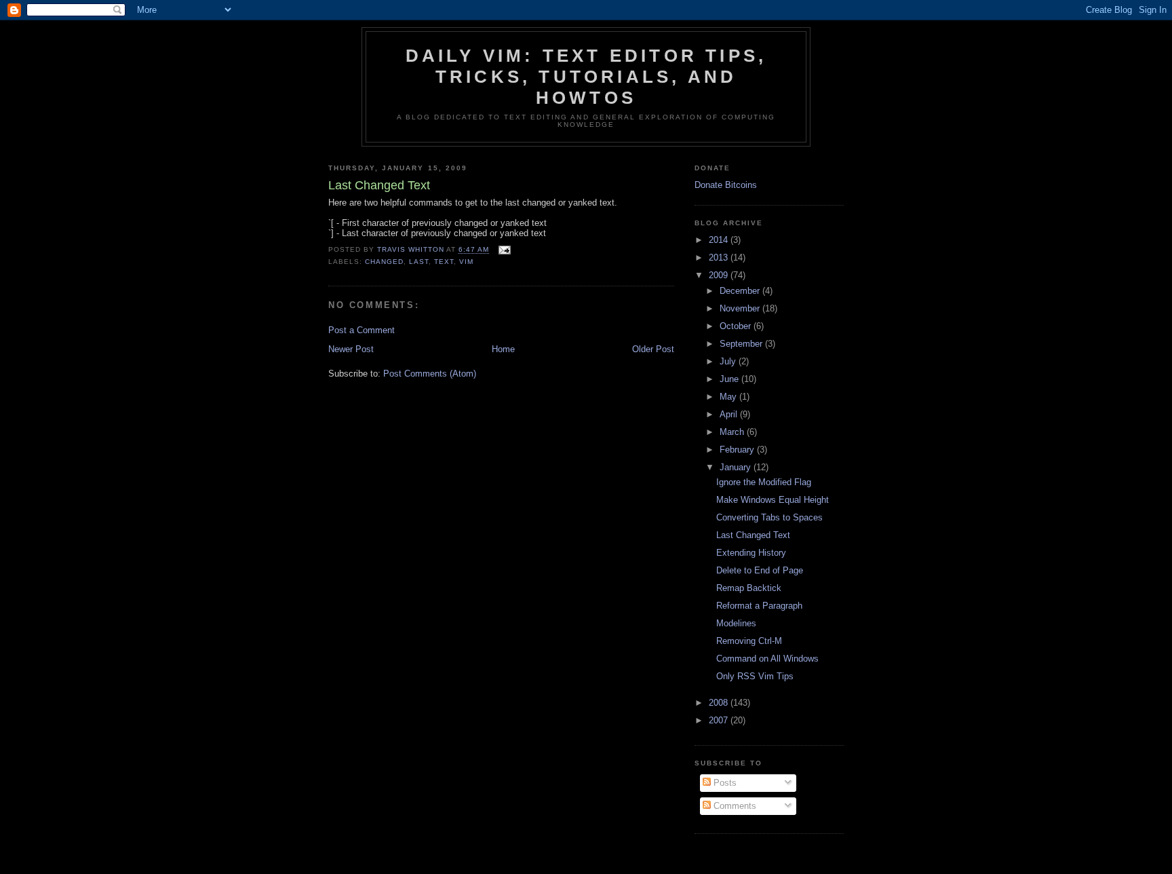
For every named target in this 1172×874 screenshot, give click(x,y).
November (741, 308)
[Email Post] (504, 250)
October (737, 326)
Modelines (736, 623)
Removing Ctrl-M (749, 641)
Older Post (653, 349)
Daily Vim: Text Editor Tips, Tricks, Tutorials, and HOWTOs (586, 76)
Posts (724, 783)
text (444, 261)
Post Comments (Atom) (429, 373)
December (741, 291)
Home (503, 349)
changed (384, 261)
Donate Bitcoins (726, 185)
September (742, 344)
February (738, 449)
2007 (719, 720)
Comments (733, 806)
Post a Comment (361, 330)
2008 (719, 703)
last (419, 261)
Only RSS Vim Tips (755, 676)
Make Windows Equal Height (772, 500)
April (730, 414)
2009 (719, 275)
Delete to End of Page (759, 570)
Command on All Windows (767, 658)
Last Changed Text (753, 535)
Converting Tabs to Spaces (769, 517)
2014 (719, 240)
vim (466, 261)
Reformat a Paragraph (759, 606)
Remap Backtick (748, 588)
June (730, 379)
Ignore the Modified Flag (763, 482)
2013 (719, 257)
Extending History (751, 553)
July (729, 361)
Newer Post (351, 349)
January (737, 467)
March (733, 432)
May (729, 397)
